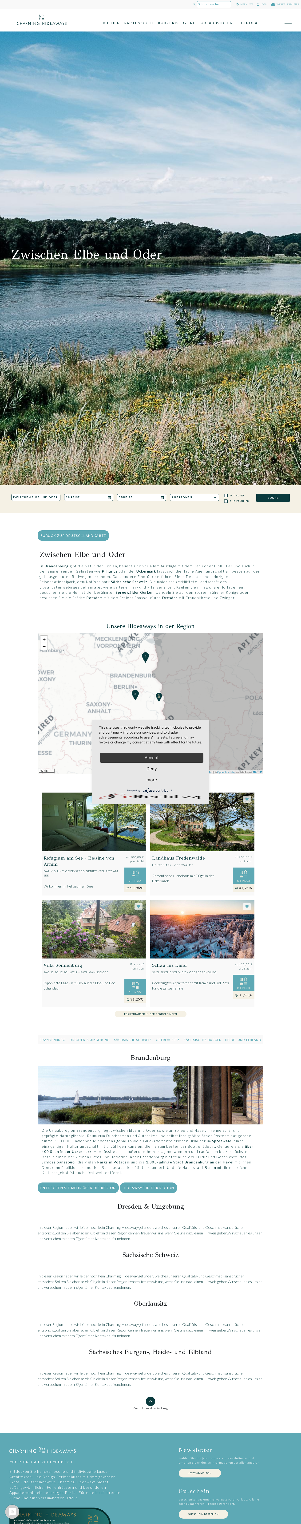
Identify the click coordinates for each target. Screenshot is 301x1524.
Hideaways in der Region (148, 1188)
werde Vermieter (287, 4)
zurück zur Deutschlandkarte (73, 536)
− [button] (44, 646)
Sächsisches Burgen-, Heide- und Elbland (222, 1040)
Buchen (111, 23)
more (152, 779)
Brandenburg (52, 1040)
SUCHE (273, 497)
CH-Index (247, 23)
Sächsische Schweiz (133, 1040)
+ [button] (44, 639)
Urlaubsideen (217, 23)
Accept (152, 757)
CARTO (257, 772)
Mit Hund (237, 495)
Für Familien (239, 501)
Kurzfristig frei (177, 23)
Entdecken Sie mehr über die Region (78, 1188)
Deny (152, 768)
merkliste (246, 4)
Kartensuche (139, 23)
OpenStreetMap (226, 772)
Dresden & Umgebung (90, 1040)
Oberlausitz (167, 1040)
